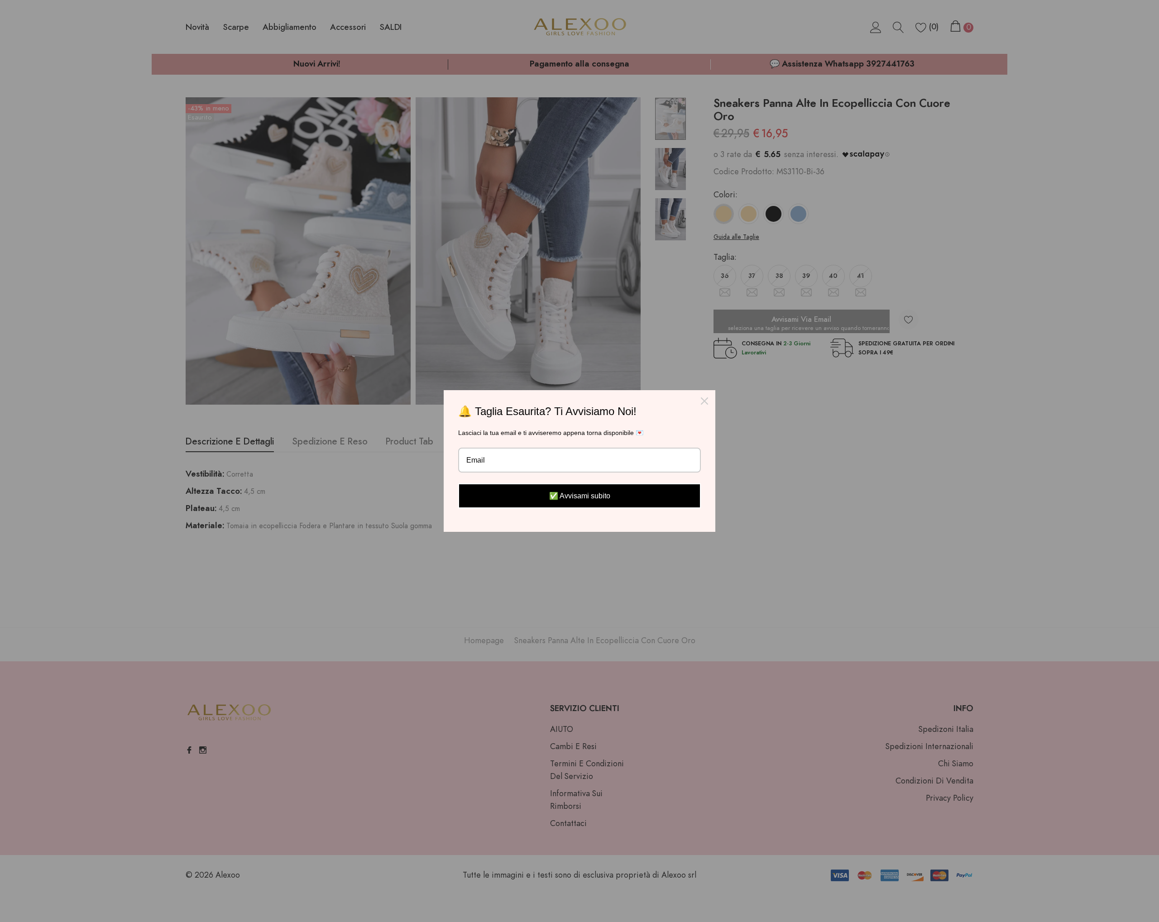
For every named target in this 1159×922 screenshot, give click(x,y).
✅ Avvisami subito (579, 496)
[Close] (704, 401)
